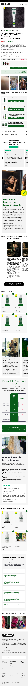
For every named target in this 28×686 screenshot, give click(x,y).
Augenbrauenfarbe (24, 671)
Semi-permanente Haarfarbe (24, 665)
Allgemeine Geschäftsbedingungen (14, 666)
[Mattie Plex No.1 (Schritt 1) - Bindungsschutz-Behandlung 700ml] (7, 520)
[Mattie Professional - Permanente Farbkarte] (21, 540)
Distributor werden (4, 676)
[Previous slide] (2, 158)
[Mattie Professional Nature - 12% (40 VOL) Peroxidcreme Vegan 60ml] (21, 323)
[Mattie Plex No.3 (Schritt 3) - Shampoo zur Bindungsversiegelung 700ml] (7, 541)
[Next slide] (25, 158)
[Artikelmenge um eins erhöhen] (6, 68)
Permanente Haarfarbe (23, 669)
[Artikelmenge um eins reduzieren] (2, 68)
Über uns (3, 664)
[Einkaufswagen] (23, 4)
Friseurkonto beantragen (4, 673)
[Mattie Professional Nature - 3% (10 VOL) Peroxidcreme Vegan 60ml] (7, 303)
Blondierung (23, 675)
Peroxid (22, 677)
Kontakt (11, 675)
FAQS (11, 663)
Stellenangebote (5, 670)
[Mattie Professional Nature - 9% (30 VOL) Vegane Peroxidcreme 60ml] (7, 323)
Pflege (22, 673)
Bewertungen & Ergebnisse (4, 667)
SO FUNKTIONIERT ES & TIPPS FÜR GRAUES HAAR (14, 284)
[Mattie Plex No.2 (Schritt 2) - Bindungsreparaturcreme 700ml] (21, 520)
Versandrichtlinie (13, 668)
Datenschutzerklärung (14, 673)
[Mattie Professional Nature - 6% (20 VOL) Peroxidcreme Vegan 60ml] (21, 303)
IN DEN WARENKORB (16, 101)
